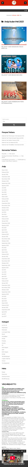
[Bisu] (22, 451)
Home (14, 15)
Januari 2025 (5, 201)
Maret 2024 (5, 216)
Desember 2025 (6, 176)
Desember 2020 (6, 285)
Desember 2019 (6, 309)
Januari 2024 (5, 221)
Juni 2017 (4, 316)
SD (2, 345)
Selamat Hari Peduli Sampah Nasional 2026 (12, 138)
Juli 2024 (4, 212)
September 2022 (6, 243)
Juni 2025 (4, 190)
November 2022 (6, 238)
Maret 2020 (5, 303)
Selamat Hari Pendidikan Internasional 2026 (13, 144)
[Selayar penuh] (24, 451)
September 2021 (6, 265)
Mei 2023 (4, 227)
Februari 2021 (5, 281)
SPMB (3, 354)
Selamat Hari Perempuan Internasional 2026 (13, 136)
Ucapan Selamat (7, 28)
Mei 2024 (4, 214)
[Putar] (3, 451)
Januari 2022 (5, 256)
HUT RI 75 (4, 325)
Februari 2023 (5, 234)
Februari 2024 (5, 218)
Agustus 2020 (5, 294)
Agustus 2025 (5, 185)
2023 (18, 15)
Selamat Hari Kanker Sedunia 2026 (10, 140)
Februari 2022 (5, 254)
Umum (14, 28)
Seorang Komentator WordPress (10, 156)
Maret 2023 (5, 232)
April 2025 (4, 194)
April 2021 (4, 276)
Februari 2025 (5, 199)
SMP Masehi (5, 352)
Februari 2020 (5, 305)
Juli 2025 (4, 187)
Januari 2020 (5, 307)
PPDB (3, 338)
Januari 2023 (5, 236)
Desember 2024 (6, 203)
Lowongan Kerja (6, 332)
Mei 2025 (4, 192)
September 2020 (6, 292)
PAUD (3, 334)
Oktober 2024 (5, 207)
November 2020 (6, 287)
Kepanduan (5, 327)
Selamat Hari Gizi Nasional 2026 (10, 142)
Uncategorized (5, 363)
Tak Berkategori (6, 356)
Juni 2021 (4, 272)
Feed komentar (6, 376)
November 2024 (6, 205)
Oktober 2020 (5, 289)
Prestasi (4, 341)
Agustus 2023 (5, 225)
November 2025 (6, 179)
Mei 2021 (4, 274)
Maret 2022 (5, 252)
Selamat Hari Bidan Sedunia (11, 75)
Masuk (3, 372)
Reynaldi (4, 153)
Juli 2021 (4, 269)
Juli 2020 (4, 296)
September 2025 (6, 183)
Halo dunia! (12, 153)
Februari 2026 (5, 172)
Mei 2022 (4, 247)
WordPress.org (5, 378)
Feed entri (4, 374)
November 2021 (6, 261)
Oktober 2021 (5, 263)
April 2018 (4, 312)
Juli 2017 (4, 314)
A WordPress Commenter (8, 159)
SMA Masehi (5, 347)
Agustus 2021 (5, 267)
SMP (3, 349)
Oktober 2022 (5, 241)
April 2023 (4, 230)
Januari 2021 (5, 283)
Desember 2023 (6, 223)
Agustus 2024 (5, 210)
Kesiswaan (4, 329)
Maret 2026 (5, 170)
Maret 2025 (4, 196)
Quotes (4, 343)
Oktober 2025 (5, 181)
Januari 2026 (5, 174)
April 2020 (4, 301)
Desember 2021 (6, 258)
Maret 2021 (4, 278)
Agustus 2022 (5, 245)
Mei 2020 (4, 298)
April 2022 (4, 250)
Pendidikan (4, 336)
